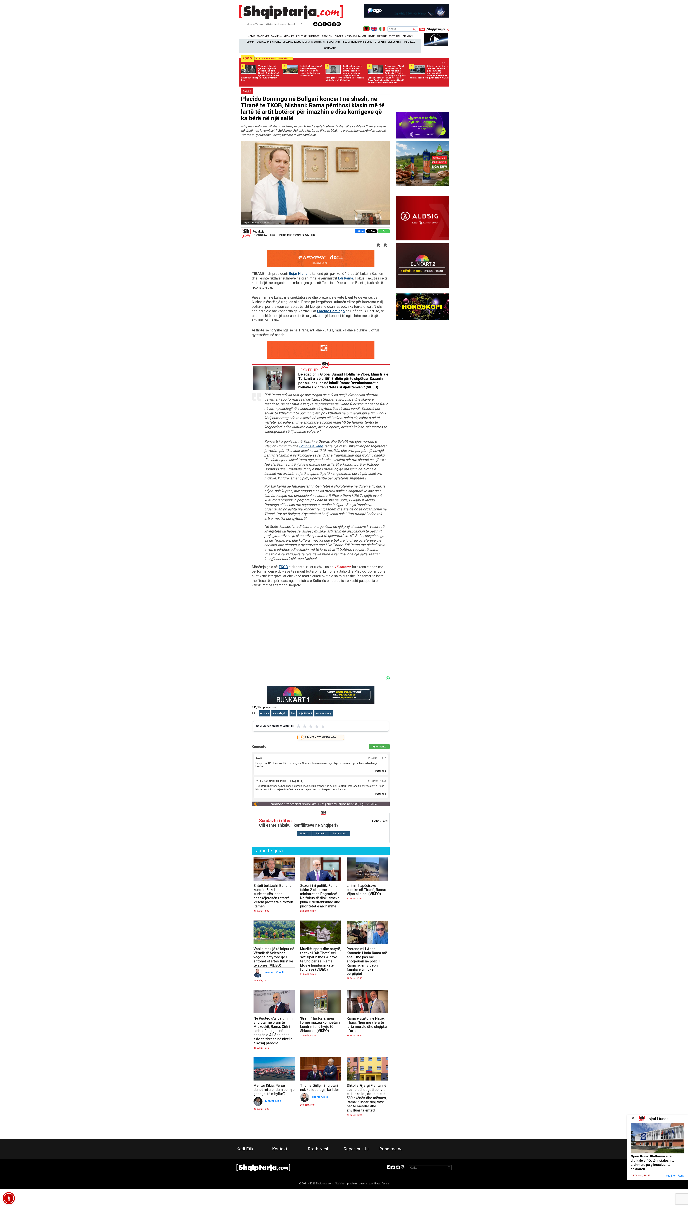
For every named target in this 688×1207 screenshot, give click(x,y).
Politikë (301, 36)
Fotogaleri (380, 42)
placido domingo (324, 713)
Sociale (261, 42)
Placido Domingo (331, 311)
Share (361, 231)
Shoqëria (320, 833)
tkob (293, 713)
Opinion (407, 36)
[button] (9, 1198)
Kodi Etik (245, 1148)
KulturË (381, 36)
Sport (339, 36)
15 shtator (342, 567)
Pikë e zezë (409, 42)
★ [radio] (298, 726)
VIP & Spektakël (331, 42)
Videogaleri (395, 42)
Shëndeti (314, 36)
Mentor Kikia (273, 1101)
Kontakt (279, 1148)
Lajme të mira (302, 42)
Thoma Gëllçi (320, 1096)
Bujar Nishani (299, 273)
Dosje (368, 42)
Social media (339, 833)
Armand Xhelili (274, 972)
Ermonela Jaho (311, 446)
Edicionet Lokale (268, 36)
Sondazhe (330, 48)
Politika (304, 833)
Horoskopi (357, 42)
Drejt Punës (274, 42)
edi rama (264, 713)
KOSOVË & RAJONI (356, 36)
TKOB (283, 567)
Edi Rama (345, 278)
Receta (346, 42)
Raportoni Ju (356, 1148)
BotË (371, 36)
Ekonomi (327, 36)
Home (251, 36)
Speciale (288, 42)
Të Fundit (250, 42)
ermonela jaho (280, 713)
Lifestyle (316, 42)
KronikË (289, 36)
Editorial (394, 36)
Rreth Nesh (318, 1148)
